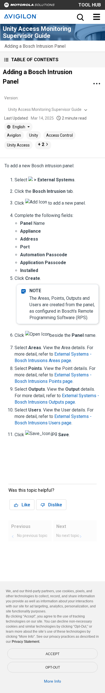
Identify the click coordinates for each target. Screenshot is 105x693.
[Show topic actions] (96, 83)
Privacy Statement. (26, 642)
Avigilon (14, 135)
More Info (52, 681)
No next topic (67, 535)
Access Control (59, 135)
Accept (52, 654)
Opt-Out (52, 667)
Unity (33, 135)
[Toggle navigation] (96, 17)
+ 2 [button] (41, 144)
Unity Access (18, 145)
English (19, 127)
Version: (11, 98)
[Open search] (79, 17)
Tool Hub (89, 5)
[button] (52, 59)
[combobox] (47, 109)
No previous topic (32, 535)
